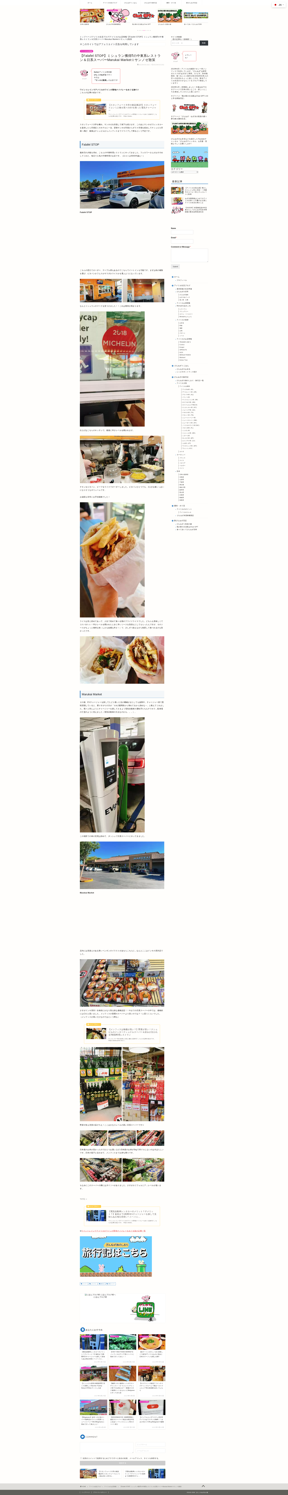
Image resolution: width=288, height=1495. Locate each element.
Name (173, 228)
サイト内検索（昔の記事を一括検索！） (182, 38)
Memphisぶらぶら (186, 316)
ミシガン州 (186, 430)
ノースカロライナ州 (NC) (190, 425)
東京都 (182, 485)
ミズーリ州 (186, 435)
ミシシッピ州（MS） (189, 433)
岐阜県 (182, 490)
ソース (182, 336)
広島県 (182, 495)
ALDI (181, 352)
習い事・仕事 (184, 300)
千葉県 (182, 482)
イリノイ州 (186, 397)
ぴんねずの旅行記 (150, 3)
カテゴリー (177, 169)
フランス (182, 458)
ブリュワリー (184, 311)
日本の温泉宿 (184, 474)
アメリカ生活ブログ (110, 3)
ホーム (90, 3)
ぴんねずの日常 (183, 291)
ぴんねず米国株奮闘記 (185, 515)
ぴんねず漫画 (184, 295)
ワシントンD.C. (187, 448)
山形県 (182, 479)
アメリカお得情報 (183, 303)
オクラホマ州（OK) (188, 402)
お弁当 (182, 323)
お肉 (181, 331)
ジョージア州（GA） (189, 410)
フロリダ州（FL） (188, 428)
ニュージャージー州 (189, 417)
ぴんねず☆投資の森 (184, 524)
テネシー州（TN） (188, 415)
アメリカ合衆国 (185, 386)
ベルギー (182, 465)
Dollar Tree (184, 360)
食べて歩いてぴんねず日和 (187, 529)
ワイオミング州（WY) (189, 446)
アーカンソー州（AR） (190, 392)
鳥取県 (182, 500)
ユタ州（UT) (186, 443)
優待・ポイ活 (171, 3)
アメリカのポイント (184, 509)
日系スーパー (111, 1283)
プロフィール (182, 280)
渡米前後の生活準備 (184, 289)
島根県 (182, 497)
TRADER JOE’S (185, 342)
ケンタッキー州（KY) (189, 407)
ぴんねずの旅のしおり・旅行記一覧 (190, 380)
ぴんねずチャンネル (188, 141)
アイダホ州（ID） (188, 389)
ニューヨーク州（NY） (190, 423)
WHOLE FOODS (185, 355)
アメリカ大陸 (182, 383)
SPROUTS (183, 350)
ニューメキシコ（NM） (190, 420)
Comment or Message (181, 247)
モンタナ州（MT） (188, 438)
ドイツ (182, 468)
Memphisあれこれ (184, 306)
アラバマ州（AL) (188, 394)
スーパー (84, 1283)
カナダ (182, 451)
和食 (181, 325)
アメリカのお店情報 (86, 51)
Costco (182, 344)
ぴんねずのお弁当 (183, 369)
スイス (182, 460)
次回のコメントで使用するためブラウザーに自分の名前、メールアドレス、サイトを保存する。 (121, 1458)
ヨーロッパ (181, 455)
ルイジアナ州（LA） (189, 441)
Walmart (182, 357)
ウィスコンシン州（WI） (190, 399)
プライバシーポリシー (100, 1492)
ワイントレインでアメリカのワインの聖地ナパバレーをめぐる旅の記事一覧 (113, 1231)
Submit (175, 267)
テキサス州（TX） (188, 412)
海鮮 (181, 328)
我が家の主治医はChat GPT (187, 527)
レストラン (94, 1283)
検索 (204, 43)
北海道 (182, 477)
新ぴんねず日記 (191, 3)
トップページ (86, 1492)
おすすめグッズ (185, 297)
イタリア (182, 463)
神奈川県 (182, 487)
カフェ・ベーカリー (186, 314)
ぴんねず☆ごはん (130, 3)
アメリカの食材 (183, 320)
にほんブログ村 (100, 1297)
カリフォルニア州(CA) (189, 405)
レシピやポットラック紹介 (187, 372)
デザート (182, 333)
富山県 (182, 492)
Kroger (182, 347)
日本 (178, 471)
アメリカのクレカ (185, 512)
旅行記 (102, 1283)
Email (174, 238)
